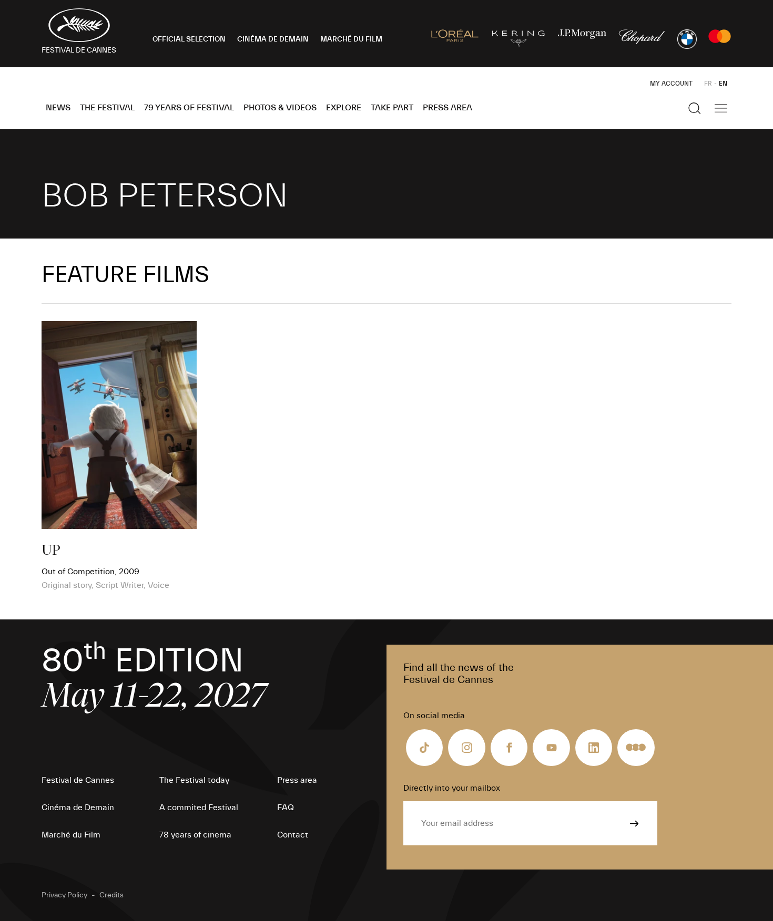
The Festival (107, 107)
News (58, 107)
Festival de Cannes (78, 780)
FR (708, 83)
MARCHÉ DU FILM (351, 39)
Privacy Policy (64, 895)
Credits (111, 895)
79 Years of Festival (189, 107)
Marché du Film (71, 835)
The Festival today (194, 780)
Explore (343, 107)
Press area (447, 107)
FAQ (285, 807)
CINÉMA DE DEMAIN (273, 39)
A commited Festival (198, 807)
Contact (292, 835)
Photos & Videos (280, 107)
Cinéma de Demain (78, 807)
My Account (671, 83)
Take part (392, 107)
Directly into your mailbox (451, 788)
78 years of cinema (195, 835)
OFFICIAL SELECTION (189, 39)
